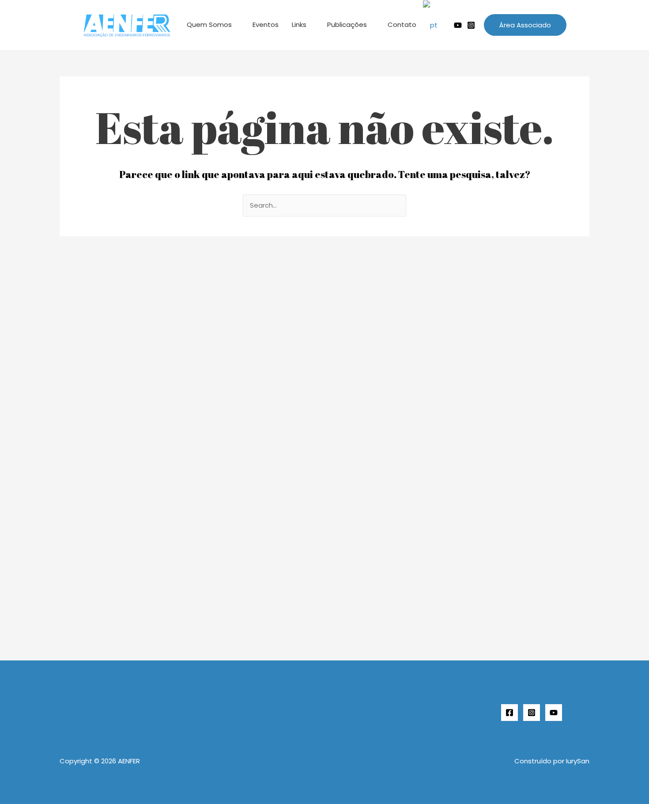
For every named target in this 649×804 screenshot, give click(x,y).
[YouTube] (553, 712)
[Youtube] (458, 25)
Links (299, 24)
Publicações (347, 24)
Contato (402, 24)
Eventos (266, 24)
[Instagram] (471, 25)
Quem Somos (209, 24)
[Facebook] (509, 712)
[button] (525, 25)
